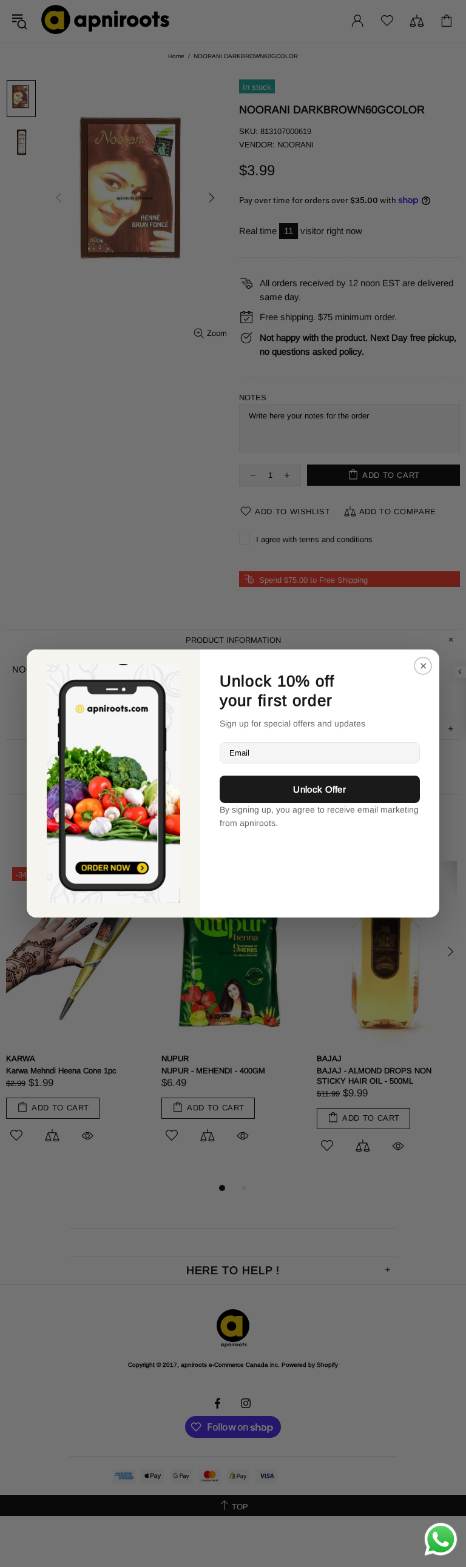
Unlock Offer (319, 789)
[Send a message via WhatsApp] (441, 1539)
